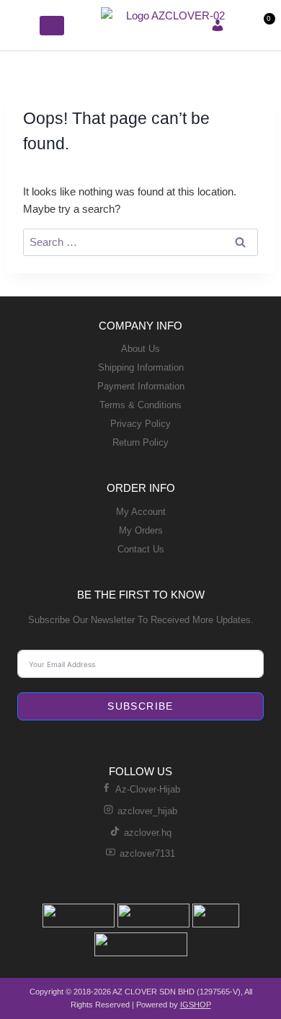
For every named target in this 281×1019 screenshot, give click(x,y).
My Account (141, 511)
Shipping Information (141, 367)
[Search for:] (140, 242)
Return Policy (140, 442)
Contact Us (140, 549)
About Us (140, 348)
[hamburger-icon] (23, 25)
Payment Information (140, 386)
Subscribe (140, 706)
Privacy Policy (140, 423)
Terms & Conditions (140, 405)
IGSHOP (195, 1004)
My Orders (141, 530)
